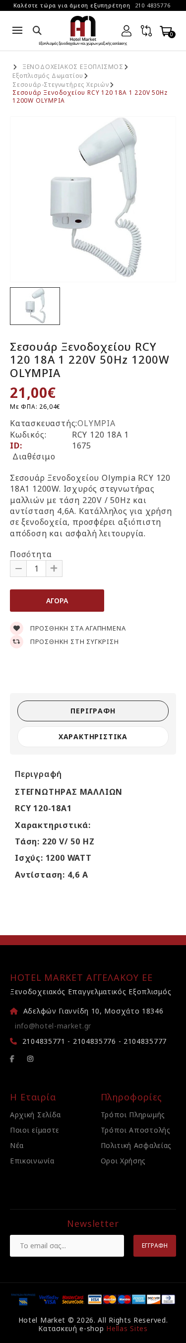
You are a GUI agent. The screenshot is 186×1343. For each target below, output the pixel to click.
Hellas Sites (126, 1328)
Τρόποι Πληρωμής (133, 1114)
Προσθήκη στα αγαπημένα (76, 628)
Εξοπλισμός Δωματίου (47, 76)
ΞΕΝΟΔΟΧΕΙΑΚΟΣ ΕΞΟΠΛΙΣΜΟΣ (73, 67)
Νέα (17, 1145)
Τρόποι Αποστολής (136, 1130)
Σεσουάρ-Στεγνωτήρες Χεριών (60, 85)
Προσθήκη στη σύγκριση (73, 641)
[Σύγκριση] (146, 31)
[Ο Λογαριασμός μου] (126, 31)
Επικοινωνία (32, 1160)
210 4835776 (153, 5)
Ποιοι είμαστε (35, 1130)
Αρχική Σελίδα (35, 1114)
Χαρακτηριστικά (93, 736)
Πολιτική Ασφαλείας (136, 1145)
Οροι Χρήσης (123, 1160)
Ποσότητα (31, 554)
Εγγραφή (155, 1245)
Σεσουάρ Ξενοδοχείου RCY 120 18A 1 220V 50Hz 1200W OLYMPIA (89, 97)
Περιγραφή (92, 710)
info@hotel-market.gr (53, 1025)
